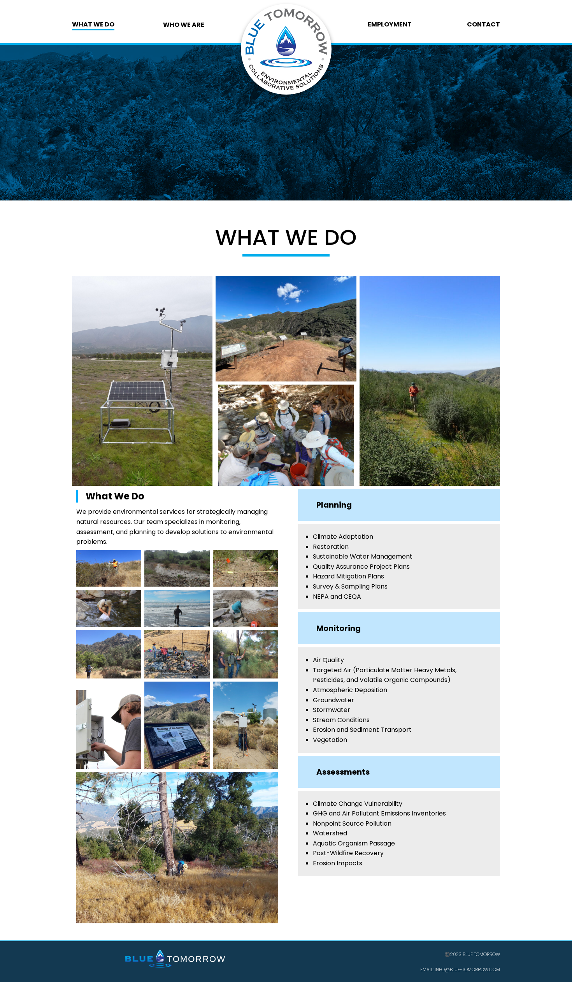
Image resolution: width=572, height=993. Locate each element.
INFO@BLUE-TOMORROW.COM (466, 969)
